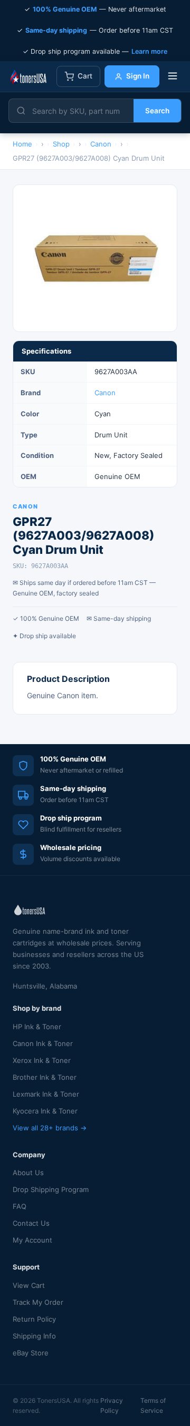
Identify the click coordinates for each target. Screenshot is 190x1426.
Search (157, 110)
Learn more (149, 51)
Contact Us (31, 1223)
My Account (32, 1240)
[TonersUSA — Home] (28, 76)
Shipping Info (34, 1336)
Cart (85, 76)
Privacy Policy (111, 1405)
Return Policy (34, 1319)
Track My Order (38, 1302)
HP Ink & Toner (37, 1026)
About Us (28, 1172)
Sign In (137, 76)
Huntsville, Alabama (45, 986)
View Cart (29, 1285)
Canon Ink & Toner (43, 1043)
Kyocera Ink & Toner (45, 1111)
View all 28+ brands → (50, 1128)
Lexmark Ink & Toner (46, 1094)
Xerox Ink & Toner (42, 1060)
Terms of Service (153, 1405)
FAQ (19, 1206)
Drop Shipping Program (51, 1189)
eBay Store (31, 1353)
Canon (105, 392)
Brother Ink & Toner (45, 1077)
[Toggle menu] (173, 76)
